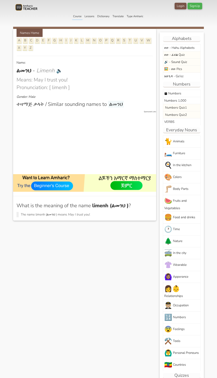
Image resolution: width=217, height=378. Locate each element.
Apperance (176, 277)
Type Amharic (135, 16)
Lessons (89, 16)
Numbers (172, 93)
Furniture (174, 153)
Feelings (174, 329)
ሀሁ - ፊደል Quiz (174, 55)
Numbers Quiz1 (175, 107)
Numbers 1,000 (175, 100)
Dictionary (103, 16)
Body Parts (176, 189)
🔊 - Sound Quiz (175, 62)
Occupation (176, 305)
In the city (175, 253)
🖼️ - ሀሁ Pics (173, 69)
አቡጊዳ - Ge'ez (174, 76)
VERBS (169, 122)
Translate (118, 16)
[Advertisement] (86, 142)
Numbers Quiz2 (175, 115)
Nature (173, 241)
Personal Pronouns (181, 353)
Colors (173, 177)
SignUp (195, 6)
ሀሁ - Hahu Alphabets (179, 48)
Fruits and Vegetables (175, 203)
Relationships (173, 291)
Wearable (175, 265)
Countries (175, 365)
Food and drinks (179, 217)
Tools (172, 341)
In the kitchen (177, 165)
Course (77, 16)
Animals (174, 141)
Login (180, 6)
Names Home (29, 33)
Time (172, 229)
